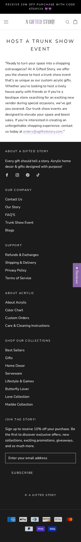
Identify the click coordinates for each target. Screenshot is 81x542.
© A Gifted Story (40, 495)
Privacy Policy (15, 270)
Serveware (13, 373)
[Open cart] (75, 22)
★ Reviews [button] (77, 275)
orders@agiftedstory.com (42, 131)
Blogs (9, 230)
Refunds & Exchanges (22, 254)
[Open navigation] (6, 22)
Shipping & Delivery (20, 262)
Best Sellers (15, 350)
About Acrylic (15, 302)
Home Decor (15, 365)
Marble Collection (19, 404)
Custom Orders (17, 318)
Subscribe (22, 473)
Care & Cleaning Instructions (27, 325)
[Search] (68, 22)
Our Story (12, 207)
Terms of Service (18, 278)
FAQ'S (10, 214)
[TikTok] (38, 174)
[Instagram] (17, 174)
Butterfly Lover (17, 389)
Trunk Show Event (19, 222)
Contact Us (13, 199)
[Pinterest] (27, 174)
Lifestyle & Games (19, 381)
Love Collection (17, 396)
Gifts (9, 358)
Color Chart (14, 310)
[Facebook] (7, 174)
